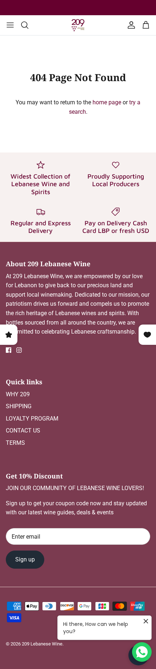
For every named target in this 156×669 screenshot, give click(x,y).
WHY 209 (18, 394)
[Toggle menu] (10, 25)
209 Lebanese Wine (42, 644)
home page (107, 102)
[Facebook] (8, 350)
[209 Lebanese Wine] (78, 25)
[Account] (130, 25)
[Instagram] (19, 350)
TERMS (15, 442)
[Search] (28, 25)
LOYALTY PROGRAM (32, 418)
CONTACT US (23, 430)
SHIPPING (19, 406)
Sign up (25, 559)
